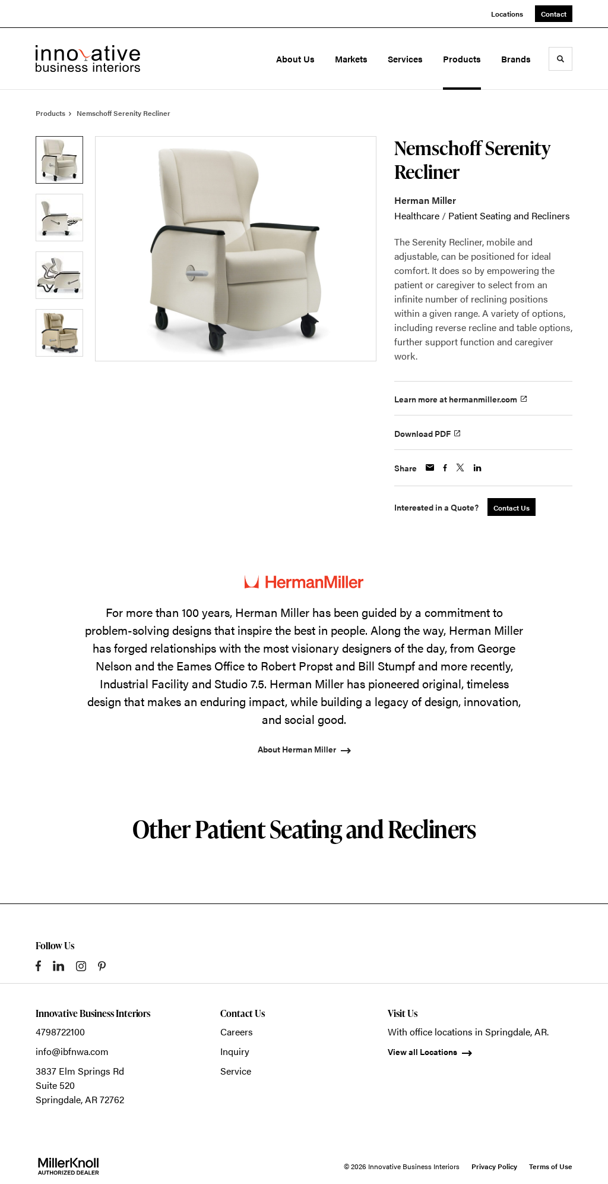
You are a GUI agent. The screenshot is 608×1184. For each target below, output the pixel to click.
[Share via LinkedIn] (477, 467)
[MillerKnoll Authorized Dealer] (68, 1166)
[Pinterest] (102, 966)
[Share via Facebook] (445, 467)
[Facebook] (38, 966)
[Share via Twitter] (460, 467)
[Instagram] (81, 966)
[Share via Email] (430, 467)
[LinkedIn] (58, 966)
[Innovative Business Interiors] (88, 58)
